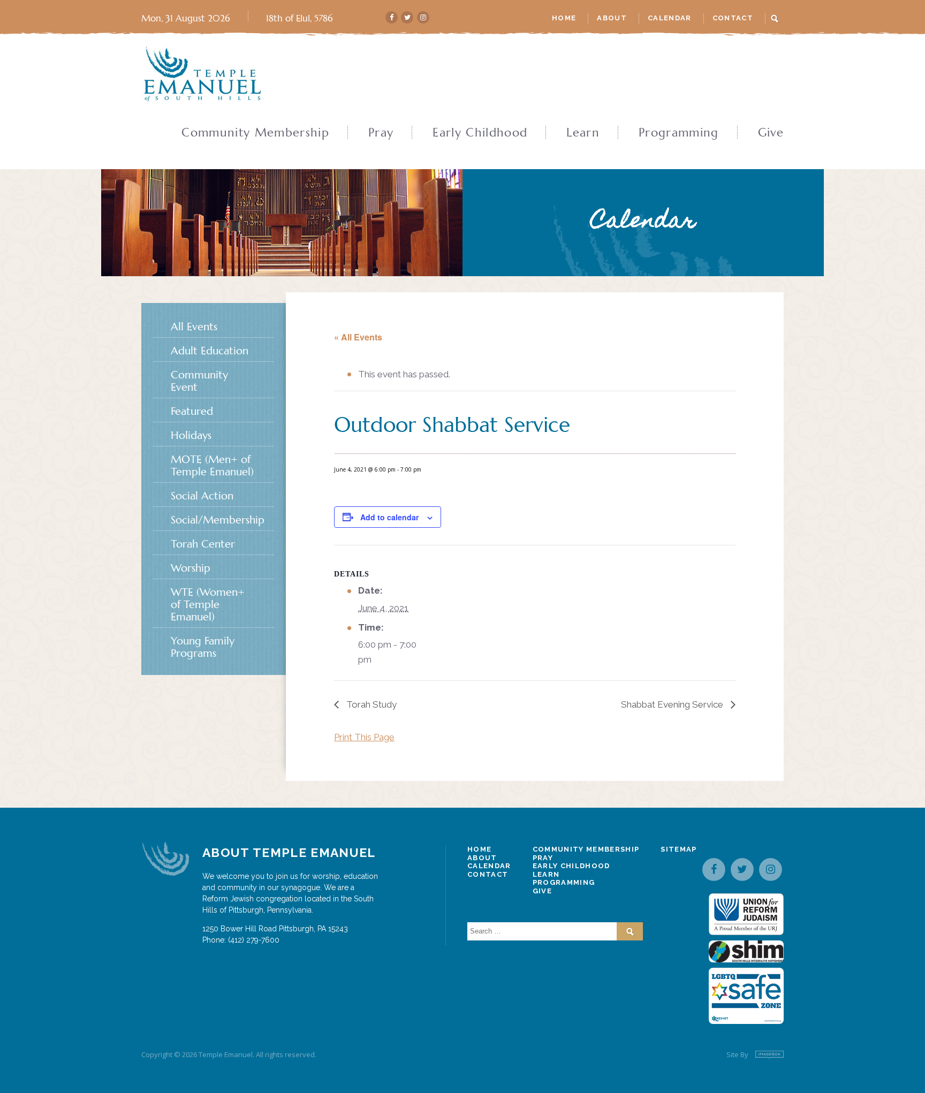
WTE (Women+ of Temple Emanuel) (208, 605)
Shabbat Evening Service (673, 704)
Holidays (191, 435)
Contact (732, 18)
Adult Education (209, 351)
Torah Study (370, 704)
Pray (380, 132)
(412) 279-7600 (253, 940)
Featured (192, 411)
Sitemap (678, 849)
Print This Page (364, 737)
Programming (679, 132)
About (612, 18)
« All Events (358, 337)
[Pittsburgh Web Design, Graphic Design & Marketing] (769, 1055)
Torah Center (203, 544)
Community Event (199, 381)
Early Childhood (480, 132)
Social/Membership (217, 520)
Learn (583, 132)
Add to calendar (389, 517)
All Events (194, 326)
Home (564, 18)
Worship (190, 568)
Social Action (202, 496)
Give (771, 132)
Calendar (670, 18)
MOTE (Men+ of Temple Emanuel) (212, 466)
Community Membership (255, 132)
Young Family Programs (202, 647)
